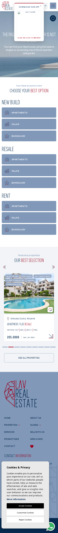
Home (7, 417)
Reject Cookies (25, 519)
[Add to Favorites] (50, 309)
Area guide (36, 439)
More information (16, 499)
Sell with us (37, 432)
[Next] (53, 267)
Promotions (11, 439)
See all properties (29, 357)
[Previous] (4, 267)
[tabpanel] (29, 307)
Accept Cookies (25, 505)
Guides (34, 424)
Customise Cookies (25, 512)
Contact (9, 446)
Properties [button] (10, 424)
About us (35, 417)
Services (9, 432)
